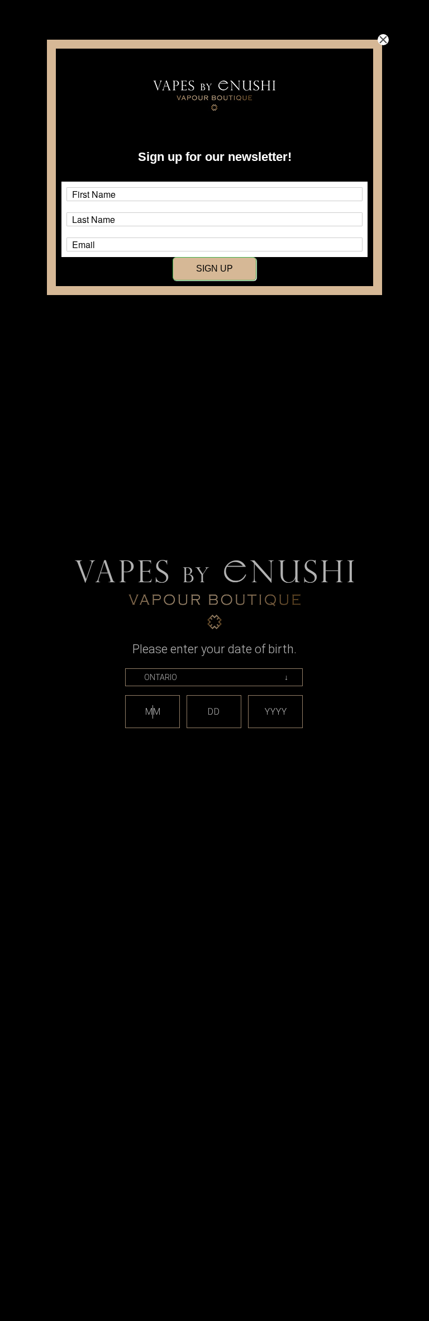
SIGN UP (214, 268)
